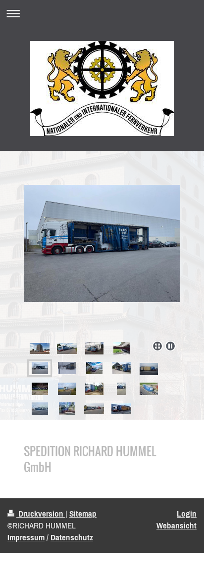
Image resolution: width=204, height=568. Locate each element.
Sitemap (83, 514)
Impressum (26, 537)
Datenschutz (72, 537)
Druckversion (40, 514)
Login (187, 514)
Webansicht (176, 525)
